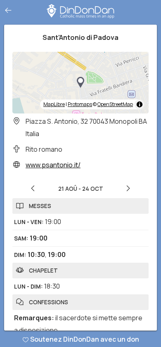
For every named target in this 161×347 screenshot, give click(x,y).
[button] (80, 82)
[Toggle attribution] (139, 104)
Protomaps (80, 104)
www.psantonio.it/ (53, 164)
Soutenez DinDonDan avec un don (84, 339)
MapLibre (54, 104)
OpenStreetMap (115, 104)
